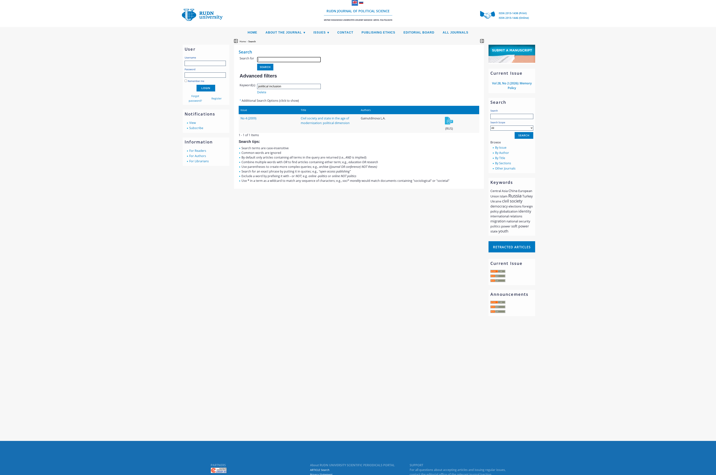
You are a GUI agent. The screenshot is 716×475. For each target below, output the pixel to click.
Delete (261, 92)
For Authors (197, 156)
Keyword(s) (247, 85)
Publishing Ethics (378, 32)
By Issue (500, 147)
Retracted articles (512, 247)
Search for (247, 58)
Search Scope (497, 122)
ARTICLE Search (319, 470)
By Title (500, 158)
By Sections (503, 163)
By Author (502, 153)
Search (494, 110)
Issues (319, 32)
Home (252, 32)
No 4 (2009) (248, 118)
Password (190, 69)
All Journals (455, 32)
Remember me (196, 81)
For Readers (197, 151)
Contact (345, 32)
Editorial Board (418, 32)
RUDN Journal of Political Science (358, 15)
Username (190, 57)
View (192, 123)
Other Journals (505, 168)
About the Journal (284, 32)
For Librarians (199, 161)
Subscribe (196, 128)
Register (216, 98)
